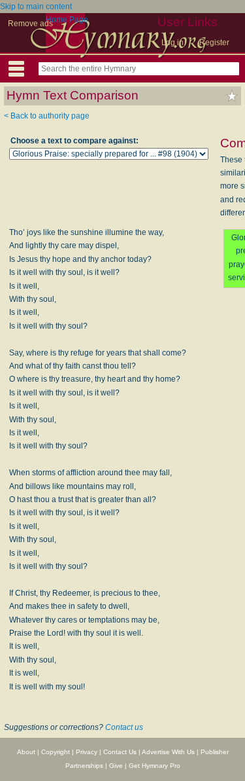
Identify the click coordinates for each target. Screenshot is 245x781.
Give (116, 765)
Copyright (55, 751)
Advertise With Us (168, 751)
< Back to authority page (47, 115)
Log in (172, 42)
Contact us (124, 727)
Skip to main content (36, 6)
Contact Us (120, 751)
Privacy (86, 751)
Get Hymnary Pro (154, 765)
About (26, 751)
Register (214, 42)
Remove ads (30, 23)
